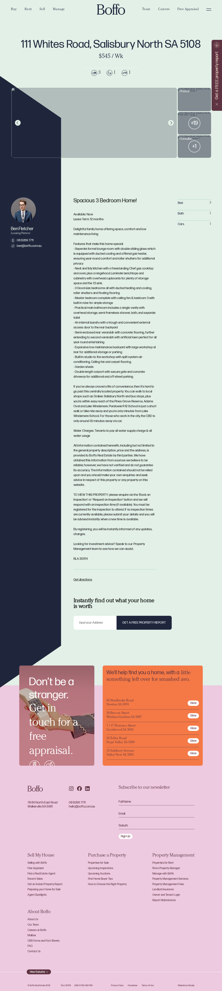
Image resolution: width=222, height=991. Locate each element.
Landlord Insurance (163, 889)
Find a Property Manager (166, 868)
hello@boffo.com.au (82, 807)
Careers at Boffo (37, 930)
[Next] (171, 123)
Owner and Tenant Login (166, 895)
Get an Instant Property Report (45, 884)
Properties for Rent (163, 863)
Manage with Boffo (163, 873)
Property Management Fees (168, 884)
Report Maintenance (164, 900)
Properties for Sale (98, 863)
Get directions (83, 580)
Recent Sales (35, 879)
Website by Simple (186, 985)
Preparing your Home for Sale (44, 889)
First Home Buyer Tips (100, 879)
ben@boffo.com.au (29, 246)
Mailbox (32, 935)
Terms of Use (148, 985)
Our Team (33, 924)
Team (146, 9)
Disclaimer (133, 985)
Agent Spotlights (37, 895)
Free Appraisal (188, 9)
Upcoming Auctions (99, 873)
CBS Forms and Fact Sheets (43, 940)
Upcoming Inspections (100, 868)
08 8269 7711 (25, 240)
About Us (33, 919)
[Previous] (18, 123)
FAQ (30, 946)
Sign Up (125, 836)
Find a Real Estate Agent (41, 873)
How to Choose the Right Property (107, 884)
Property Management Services (170, 879)
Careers (163, 9)
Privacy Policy (117, 985)
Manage (59, 9)
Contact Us (34, 951)
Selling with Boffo (37, 863)
